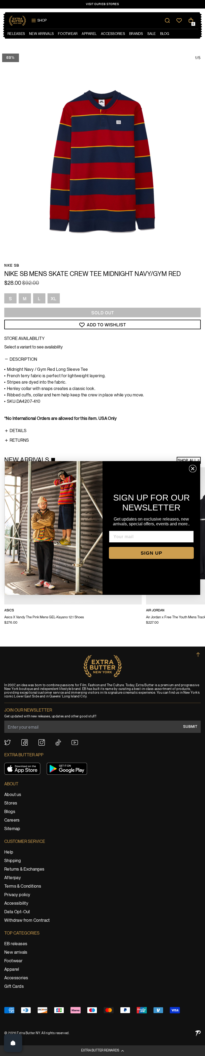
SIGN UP (151, 553)
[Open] (13, 1043)
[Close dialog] (193, 468)
